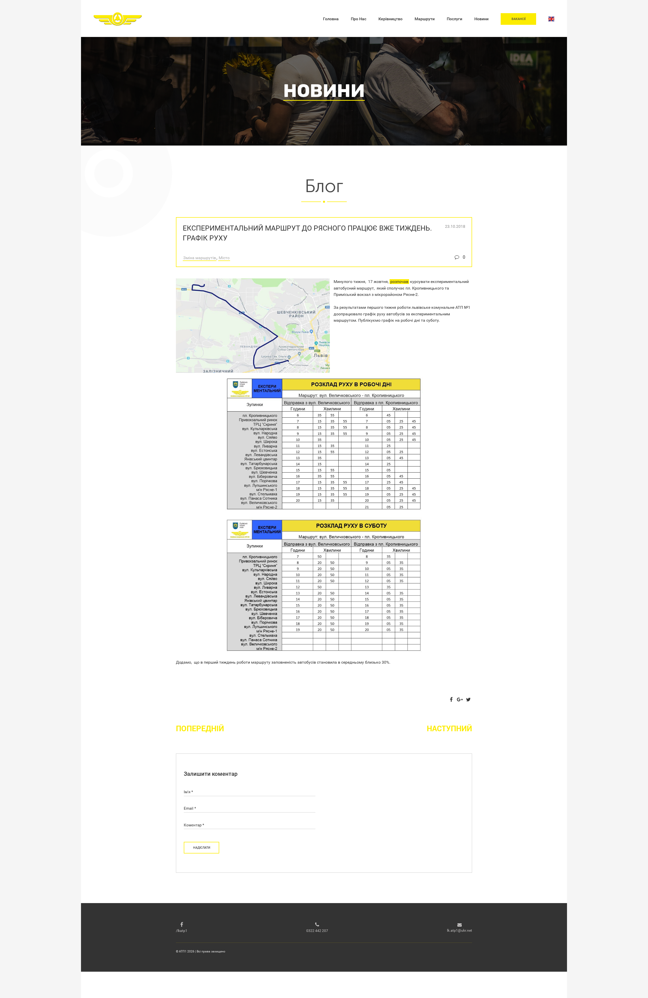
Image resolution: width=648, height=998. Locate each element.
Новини (481, 18)
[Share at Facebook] (451, 699)
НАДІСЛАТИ (201, 847)
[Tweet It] (468, 699)
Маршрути (425, 18)
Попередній (200, 728)
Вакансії (518, 19)
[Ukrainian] (551, 19)
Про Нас (358, 18)
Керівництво (390, 18)
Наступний (449, 728)
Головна (331, 18)
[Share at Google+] (459, 699)
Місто (224, 257)
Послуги (454, 18)
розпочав (399, 281)
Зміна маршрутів (199, 257)
